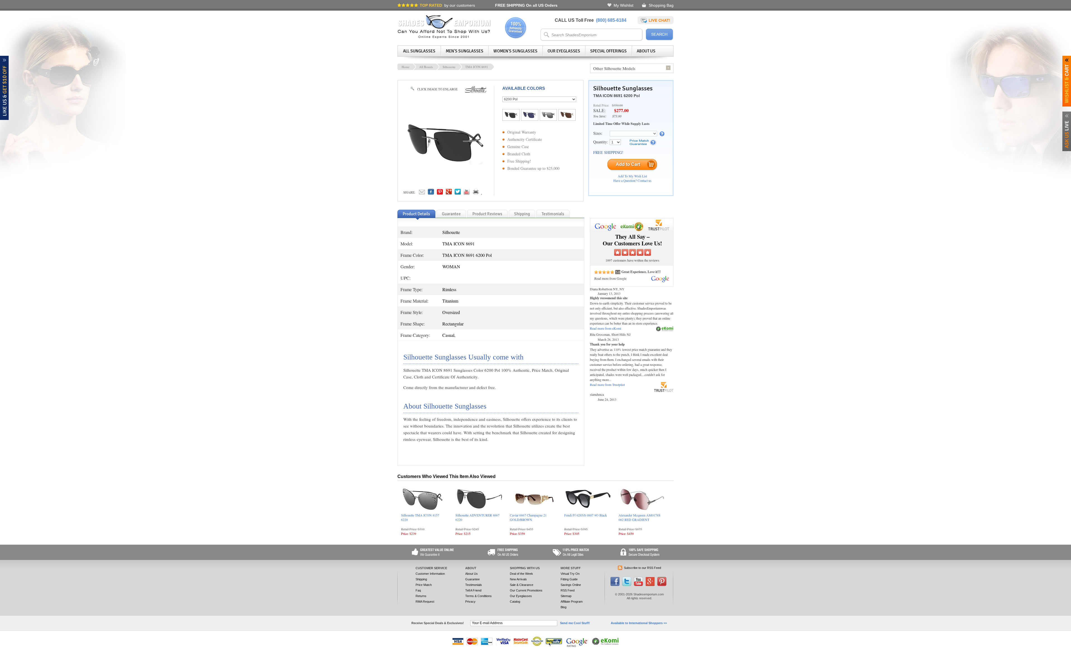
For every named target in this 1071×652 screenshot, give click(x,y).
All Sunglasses (419, 51)
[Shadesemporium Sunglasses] (444, 37)
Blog (563, 607)
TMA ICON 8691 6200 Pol (616, 95)
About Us (646, 51)
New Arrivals (518, 579)
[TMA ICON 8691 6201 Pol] (567, 117)
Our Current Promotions (526, 590)
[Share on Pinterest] (440, 193)
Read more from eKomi (605, 328)
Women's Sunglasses (515, 51)
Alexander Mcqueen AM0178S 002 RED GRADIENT (639, 517)
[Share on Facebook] (431, 193)
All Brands (426, 67)
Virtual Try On (570, 573)
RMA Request (425, 601)
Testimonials (473, 584)
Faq (418, 590)
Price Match (424, 584)
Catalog (515, 601)
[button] (1070, 651)
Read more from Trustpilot (607, 384)
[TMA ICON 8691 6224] (530, 117)
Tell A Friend (473, 590)
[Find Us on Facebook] (615, 584)
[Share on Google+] (449, 193)
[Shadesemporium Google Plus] (650, 584)
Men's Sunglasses (464, 51)
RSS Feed (568, 590)
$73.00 (616, 116)
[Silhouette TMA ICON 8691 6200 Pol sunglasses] (445, 163)
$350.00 (617, 105)
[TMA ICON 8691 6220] (548, 117)
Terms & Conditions (478, 596)
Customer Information (430, 573)
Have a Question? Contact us (632, 180)
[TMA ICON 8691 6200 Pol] (511, 117)
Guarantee (472, 579)
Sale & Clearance (521, 584)
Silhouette (449, 67)
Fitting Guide (569, 579)
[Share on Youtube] (467, 193)
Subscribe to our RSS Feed (642, 567)
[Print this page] (488, 193)
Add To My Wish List (632, 176)
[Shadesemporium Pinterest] (661, 584)
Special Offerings (608, 51)
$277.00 (621, 110)
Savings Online (571, 584)
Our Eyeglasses (563, 51)
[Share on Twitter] (458, 193)
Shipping (421, 579)
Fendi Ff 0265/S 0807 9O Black (585, 515)
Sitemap (566, 596)
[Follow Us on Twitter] (626, 584)
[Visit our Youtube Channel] (638, 584)
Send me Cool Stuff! (575, 623)
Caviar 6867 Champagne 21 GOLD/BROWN (528, 517)
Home (405, 67)
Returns (421, 596)
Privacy (470, 601)
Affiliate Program (572, 601)
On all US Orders (526, 5)
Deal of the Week (521, 573)
